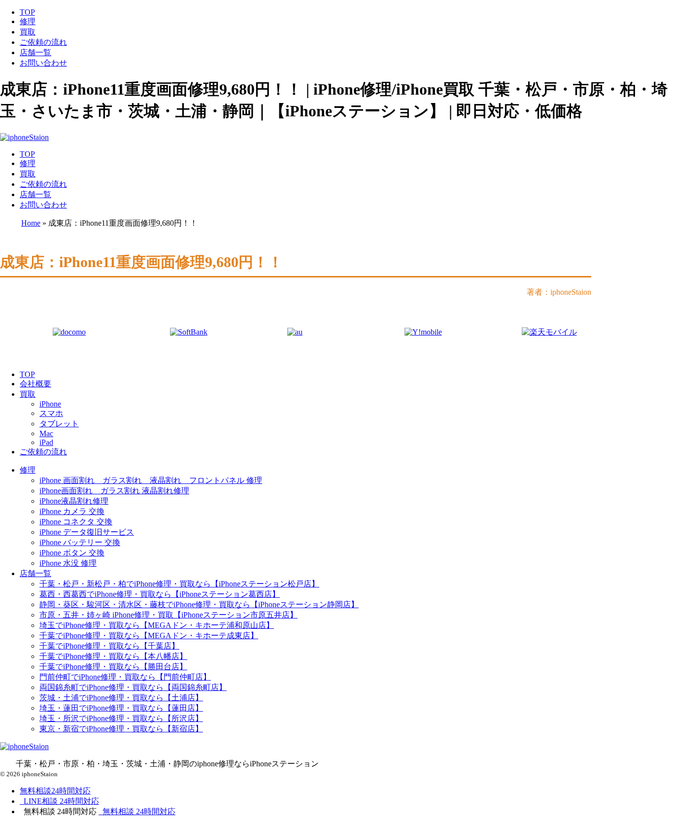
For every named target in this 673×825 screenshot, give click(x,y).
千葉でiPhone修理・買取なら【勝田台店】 (113, 666)
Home (30, 223)
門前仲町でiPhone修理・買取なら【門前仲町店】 (125, 677)
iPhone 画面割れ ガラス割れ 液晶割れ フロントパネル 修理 (150, 480)
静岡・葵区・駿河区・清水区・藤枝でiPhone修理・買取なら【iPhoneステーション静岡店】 (199, 604)
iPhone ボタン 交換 (71, 553)
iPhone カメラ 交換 (71, 511)
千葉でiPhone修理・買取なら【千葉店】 (109, 646)
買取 (27, 32)
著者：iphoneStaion (559, 292)
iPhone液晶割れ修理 (73, 501)
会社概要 (35, 383)
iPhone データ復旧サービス (86, 532)
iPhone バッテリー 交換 (79, 542)
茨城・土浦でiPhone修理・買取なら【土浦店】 (121, 697)
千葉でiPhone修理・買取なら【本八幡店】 (113, 656)
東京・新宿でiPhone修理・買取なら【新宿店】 (121, 728)
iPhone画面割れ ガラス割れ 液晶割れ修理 (114, 490)
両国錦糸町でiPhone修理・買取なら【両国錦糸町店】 (133, 687)
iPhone (50, 404)
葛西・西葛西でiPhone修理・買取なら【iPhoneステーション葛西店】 (159, 594)
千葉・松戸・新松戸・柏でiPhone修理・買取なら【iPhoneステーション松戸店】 (179, 584)
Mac (46, 433)
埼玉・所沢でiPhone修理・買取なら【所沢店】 (121, 718)
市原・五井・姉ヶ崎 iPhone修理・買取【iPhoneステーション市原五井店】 (168, 615)
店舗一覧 (35, 52)
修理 (27, 21)
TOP (27, 12)
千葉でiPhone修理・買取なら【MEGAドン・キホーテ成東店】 (148, 635)
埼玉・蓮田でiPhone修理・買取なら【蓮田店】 (121, 708)
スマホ (51, 413)
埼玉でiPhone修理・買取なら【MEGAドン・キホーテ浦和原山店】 (156, 625)
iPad (46, 442)
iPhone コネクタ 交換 (75, 521)
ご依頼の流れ (43, 42)
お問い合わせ (43, 63)
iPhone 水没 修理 (68, 563)
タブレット (59, 423)
